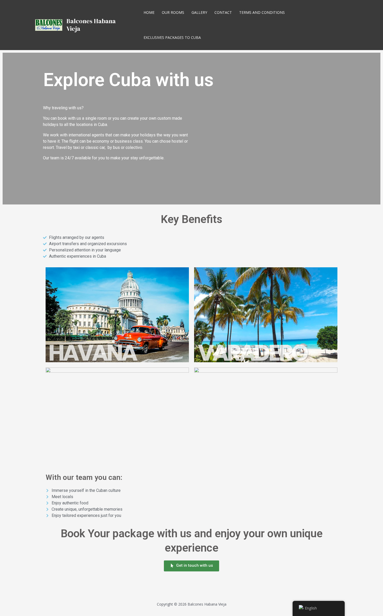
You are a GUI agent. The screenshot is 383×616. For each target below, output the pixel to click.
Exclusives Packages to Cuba (172, 37)
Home (149, 12)
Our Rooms (173, 12)
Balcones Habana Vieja (91, 25)
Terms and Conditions (262, 12)
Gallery (199, 12)
